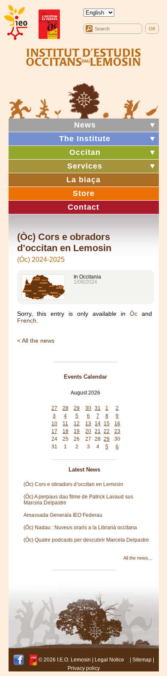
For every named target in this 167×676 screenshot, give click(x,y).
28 (66, 408)
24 (54, 439)
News (85, 125)
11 (65, 424)
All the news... (137, 557)
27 (54, 408)
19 (77, 431)
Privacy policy (84, 668)
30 (88, 408)
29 (77, 408)
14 (98, 424)
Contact (83, 207)
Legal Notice (109, 660)
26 (77, 439)
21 (98, 431)
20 (88, 431)
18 (66, 431)
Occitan (85, 152)
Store (84, 193)
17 (54, 431)
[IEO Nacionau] (84, 56)
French (26, 320)
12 (77, 424)
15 (107, 424)
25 (66, 439)
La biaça (83, 179)
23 (117, 431)
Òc (133, 313)
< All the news (35, 340)
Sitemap (142, 660)
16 (117, 424)
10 (54, 424)
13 (88, 424)
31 (98, 408)
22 (107, 431)
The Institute (84, 138)
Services (84, 166)
